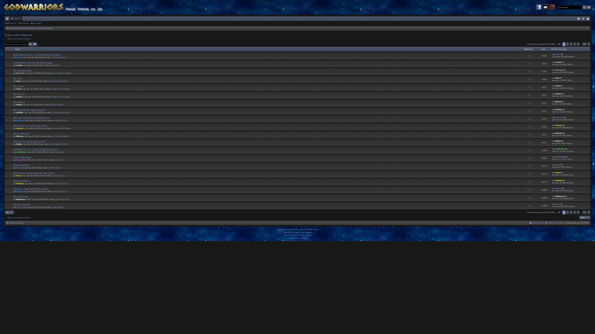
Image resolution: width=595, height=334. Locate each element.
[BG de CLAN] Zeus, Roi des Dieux (31, 117)
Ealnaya (19, 191)
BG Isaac (17, 78)
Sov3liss (19, 112)
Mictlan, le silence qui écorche (29, 141)
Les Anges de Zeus (58, 57)
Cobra (18, 89)
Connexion (25, 23)
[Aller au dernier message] (562, 54)
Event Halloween (22, 157)
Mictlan (19, 144)
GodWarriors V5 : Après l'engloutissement (35, 149)
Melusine (20, 136)
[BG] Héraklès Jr (21, 180)
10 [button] (584, 44)
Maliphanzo (21, 199)
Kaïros (19, 57)
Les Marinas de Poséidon (57, 81)
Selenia (19, 105)
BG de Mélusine (21, 133)
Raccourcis (7, 19)
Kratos (19, 176)
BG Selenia (19, 102)
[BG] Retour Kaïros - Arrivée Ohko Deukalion (37, 54)
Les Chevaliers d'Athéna (62, 73)
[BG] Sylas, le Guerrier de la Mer (30, 125)
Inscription (37, 23)
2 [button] (567, 44)
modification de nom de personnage (32, 62)
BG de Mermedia (22, 70)
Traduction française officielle (294, 235)
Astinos (19, 97)
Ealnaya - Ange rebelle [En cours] (30, 188)
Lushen (19, 65)
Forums (17, 19)
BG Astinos (19, 94)
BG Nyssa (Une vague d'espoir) (29, 109)
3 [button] (571, 44)
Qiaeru (308, 235)
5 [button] (578, 44)
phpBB (290, 229)
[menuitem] (578, 18)
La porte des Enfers (62, 199)
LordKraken (21, 152)
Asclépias (20, 120)
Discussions (55, 65)
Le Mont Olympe (54, 168)
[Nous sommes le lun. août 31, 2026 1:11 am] (587, 28)
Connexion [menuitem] (584, 19)
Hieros (18, 168)
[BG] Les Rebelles (57, 105)
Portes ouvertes (21, 204)
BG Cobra (18, 86)
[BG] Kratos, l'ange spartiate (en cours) (33, 173)
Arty (292, 232)
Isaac (18, 81)
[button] (559, 44)
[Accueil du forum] (59, 7)
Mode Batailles (21, 165)
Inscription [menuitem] (588, 19)
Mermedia (20, 73)
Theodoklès (21, 160)
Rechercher (12, 23)
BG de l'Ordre (20, 196)
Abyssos (19, 128)
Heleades (20, 183)
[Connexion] (552, 7)
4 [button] (574, 44)
